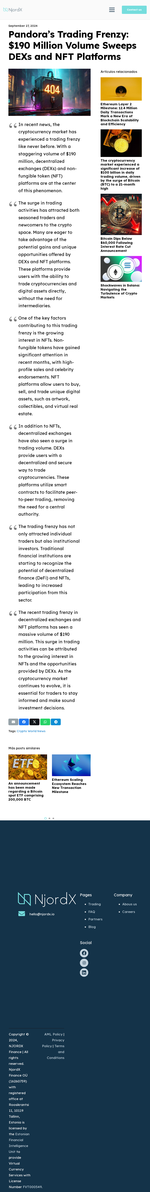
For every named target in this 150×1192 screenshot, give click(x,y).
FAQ (91, 912)
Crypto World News (31, 731)
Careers (128, 912)
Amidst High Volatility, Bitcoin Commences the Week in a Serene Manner (71, 803)
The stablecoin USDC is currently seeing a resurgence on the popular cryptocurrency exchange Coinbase (26, 794)
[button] (45, 818)
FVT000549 (32, 1187)
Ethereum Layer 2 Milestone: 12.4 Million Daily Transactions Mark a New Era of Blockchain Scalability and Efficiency (120, 114)
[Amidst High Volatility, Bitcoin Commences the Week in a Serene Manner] (71, 757)
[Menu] (111, 10)
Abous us (129, 904)
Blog (92, 927)
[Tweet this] (34, 722)
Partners (95, 919)
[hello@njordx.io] (23, 914)
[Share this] (24, 722)
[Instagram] (84, 963)
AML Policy (53, 1034)
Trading (94, 904)
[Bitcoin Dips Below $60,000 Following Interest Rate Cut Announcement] (121, 197)
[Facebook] (84, 953)
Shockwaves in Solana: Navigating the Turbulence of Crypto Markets (120, 291)
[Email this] (13, 722)
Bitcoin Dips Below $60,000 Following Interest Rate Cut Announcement (117, 244)
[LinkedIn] (84, 972)
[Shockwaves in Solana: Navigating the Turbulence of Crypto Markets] (121, 259)
